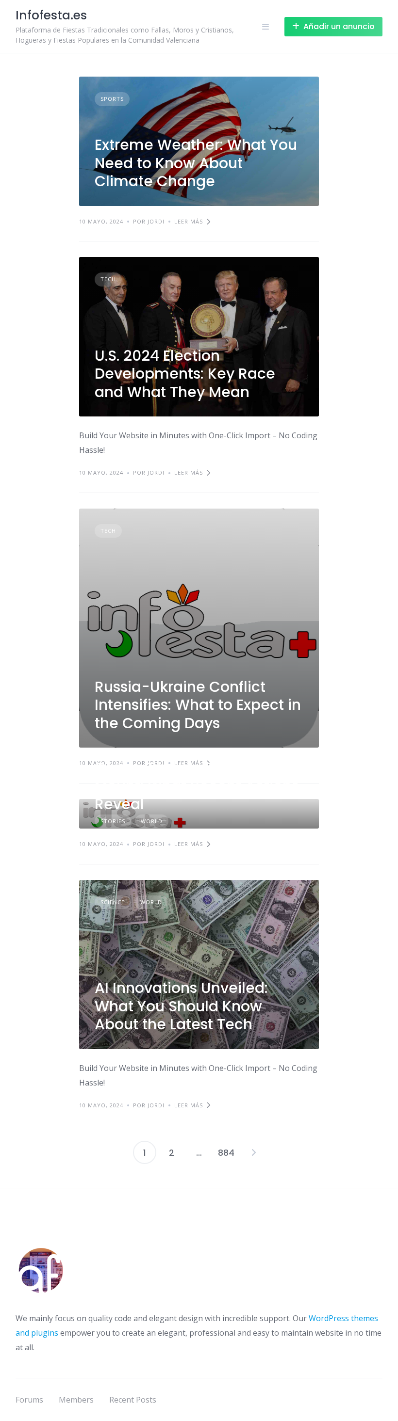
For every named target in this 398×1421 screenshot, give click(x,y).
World (151, 902)
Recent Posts (132, 1399)
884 (226, 1153)
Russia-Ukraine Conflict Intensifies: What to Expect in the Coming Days (198, 705)
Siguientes (253, 1152)
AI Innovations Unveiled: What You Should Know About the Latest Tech (181, 1006)
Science (112, 902)
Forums (29, 1399)
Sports (112, 98)
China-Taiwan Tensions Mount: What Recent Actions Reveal (197, 785)
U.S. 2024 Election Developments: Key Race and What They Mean (185, 373)
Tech (108, 279)
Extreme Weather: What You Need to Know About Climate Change (196, 163)
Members (76, 1399)
